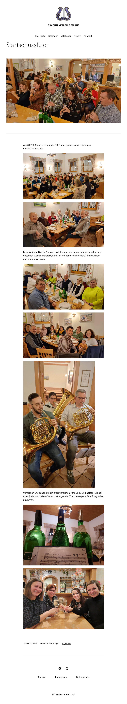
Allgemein (66, 643)
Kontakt (41, 677)
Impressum (61, 677)
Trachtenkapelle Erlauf (63, 25)
